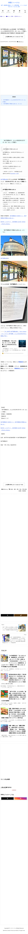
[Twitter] (7, 615)
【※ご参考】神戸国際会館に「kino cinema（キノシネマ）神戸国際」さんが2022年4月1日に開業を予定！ (14, 334)
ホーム (3, 16)
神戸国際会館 (4, 179)
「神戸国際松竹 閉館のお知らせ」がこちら (11, 103)
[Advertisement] (15, 21)
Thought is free (22, 930)
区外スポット (19, 16)
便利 (17, 489)
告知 (20, 489)
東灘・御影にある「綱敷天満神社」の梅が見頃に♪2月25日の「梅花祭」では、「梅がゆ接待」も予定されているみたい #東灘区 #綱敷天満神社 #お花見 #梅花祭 (17, 729)
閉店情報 (24, 490)
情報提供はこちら (19, 368)
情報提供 (21, 362)
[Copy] (20, 615)
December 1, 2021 (14, 173)
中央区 (11, 489)
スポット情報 (10, 16)
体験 (15, 489)
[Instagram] (20, 798)
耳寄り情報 (24, 489)
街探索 (20, 490)
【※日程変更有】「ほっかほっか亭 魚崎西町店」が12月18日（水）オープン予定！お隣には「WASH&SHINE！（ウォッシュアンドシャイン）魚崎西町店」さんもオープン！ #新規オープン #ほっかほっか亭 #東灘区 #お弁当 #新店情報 (13, 661)
